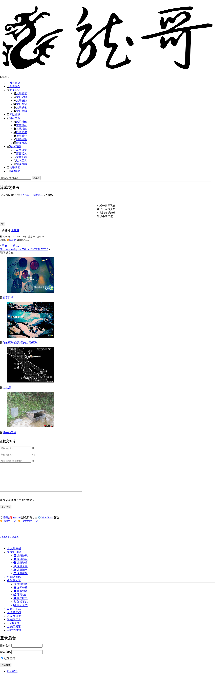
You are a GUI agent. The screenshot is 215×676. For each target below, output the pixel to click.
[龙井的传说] (30, 426)
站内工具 (21, 160)
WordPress (47, 517)
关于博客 (14, 167)
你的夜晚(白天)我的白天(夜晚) (20, 342)
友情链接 (21, 150)
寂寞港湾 (8, 297)
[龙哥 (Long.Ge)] (107, 38)
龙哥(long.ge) (12, 517)
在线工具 (15, 619)
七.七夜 (7, 387)
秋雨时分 (21, 135)
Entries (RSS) (10, 520)
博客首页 (14, 82)
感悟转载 (21, 121)
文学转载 (21, 125)
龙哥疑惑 (21, 104)
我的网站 (15, 171)
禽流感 (15, 230)
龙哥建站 (21, 111)
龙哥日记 (14, 89)
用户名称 (5, 645)
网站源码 (14, 114)
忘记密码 (12, 671)
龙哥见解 (21, 97)
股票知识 (21, 132)
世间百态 (21, 142)
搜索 (37, 177)
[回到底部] (107, 532)
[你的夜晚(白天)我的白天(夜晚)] (30, 336)
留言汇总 (21, 153)
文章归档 (21, 157)
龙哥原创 (14, 86)
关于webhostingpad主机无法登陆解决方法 (24, 249)
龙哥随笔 (21, 93)
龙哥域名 (21, 107)
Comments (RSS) (30, 520)
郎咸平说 (21, 139)
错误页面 (21, 164)
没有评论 (37, 195)
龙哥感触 (21, 100)
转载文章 (14, 118)
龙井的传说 (9, 432)
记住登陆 (9, 658)
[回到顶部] (107, 527)
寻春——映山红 (11, 245)
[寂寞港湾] (30, 291)
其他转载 (21, 128)
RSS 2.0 (12, 240)
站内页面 (15, 146)
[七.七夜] (30, 381)
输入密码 (5, 651)
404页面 (14, 623)
